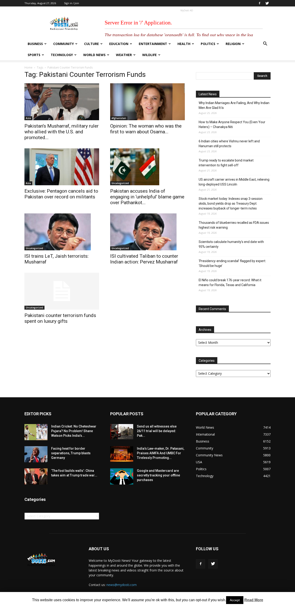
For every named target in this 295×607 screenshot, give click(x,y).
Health (183, 44)
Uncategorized (120, 183)
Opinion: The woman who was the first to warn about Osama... (146, 129)
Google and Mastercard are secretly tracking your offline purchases (158, 475)
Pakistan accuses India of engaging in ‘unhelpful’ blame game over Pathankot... (147, 196)
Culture (91, 44)
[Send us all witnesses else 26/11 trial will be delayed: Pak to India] (121, 431)
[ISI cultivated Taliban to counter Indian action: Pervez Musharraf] (147, 231)
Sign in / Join (71, 3)
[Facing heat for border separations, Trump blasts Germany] (35, 454)
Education (118, 44)
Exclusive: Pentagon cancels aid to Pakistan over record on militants (61, 194)
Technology (62, 55)
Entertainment (153, 44)
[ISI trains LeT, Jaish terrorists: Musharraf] (61, 231)
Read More (253, 600)
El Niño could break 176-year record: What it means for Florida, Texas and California (230, 282)
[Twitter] (267, 3)
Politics (208, 44)
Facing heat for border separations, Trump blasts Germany (71, 453)
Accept (235, 600)
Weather (124, 55)
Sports (34, 55)
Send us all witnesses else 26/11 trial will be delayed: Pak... (157, 431)
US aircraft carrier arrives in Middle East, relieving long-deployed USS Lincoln (234, 182)
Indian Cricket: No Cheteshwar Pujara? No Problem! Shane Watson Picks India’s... (73, 431)
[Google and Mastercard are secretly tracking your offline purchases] (121, 476)
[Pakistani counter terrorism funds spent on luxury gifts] (61, 291)
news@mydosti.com (121, 585)
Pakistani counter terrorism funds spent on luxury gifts (60, 318)
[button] (265, 44)
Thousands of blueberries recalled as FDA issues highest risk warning (234, 225)
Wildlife (149, 55)
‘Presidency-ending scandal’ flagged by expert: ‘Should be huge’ (232, 263)
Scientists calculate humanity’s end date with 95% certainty (231, 244)
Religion (233, 44)
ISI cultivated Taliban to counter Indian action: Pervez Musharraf (144, 259)
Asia (28, 118)
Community (63, 44)
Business (35, 44)
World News (94, 55)
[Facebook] (259, 3)
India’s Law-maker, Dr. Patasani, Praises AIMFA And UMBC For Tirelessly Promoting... (160, 453)
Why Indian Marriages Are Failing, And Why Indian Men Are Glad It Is (234, 105)
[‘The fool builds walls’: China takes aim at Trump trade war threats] (35, 476)
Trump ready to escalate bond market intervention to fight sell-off (226, 162)
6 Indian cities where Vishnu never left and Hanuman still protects (229, 143)
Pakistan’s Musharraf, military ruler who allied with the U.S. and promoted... (61, 131)
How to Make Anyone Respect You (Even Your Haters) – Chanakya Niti (232, 124)
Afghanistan (119, 118)
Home (28, 67)
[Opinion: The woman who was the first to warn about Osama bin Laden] (147, 101)
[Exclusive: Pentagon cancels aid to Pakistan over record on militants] (61, 166)
